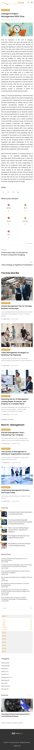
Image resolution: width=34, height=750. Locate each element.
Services (3, 689)
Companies (4, 666)
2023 (4, 639)
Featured (3, 668)
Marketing (4, 680)
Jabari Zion (6, 319)
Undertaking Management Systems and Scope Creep (15, 491)
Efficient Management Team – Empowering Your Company (13, 433)
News (2, 683)
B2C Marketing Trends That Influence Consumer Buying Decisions (19, 544)
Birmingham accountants (6, 722)
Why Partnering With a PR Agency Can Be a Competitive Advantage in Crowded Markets (14, 598)
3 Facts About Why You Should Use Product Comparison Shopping (14, 253)
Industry (3, 671)
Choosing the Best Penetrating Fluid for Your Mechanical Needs (20, 513)
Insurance (4, 674)
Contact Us (17, 746)
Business (3, 663)
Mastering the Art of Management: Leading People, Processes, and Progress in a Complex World (15, 401)
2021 (4, 645)
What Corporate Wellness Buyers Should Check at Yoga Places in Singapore (18, 529)
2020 (4, 648)
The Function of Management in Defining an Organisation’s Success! (15, 453)
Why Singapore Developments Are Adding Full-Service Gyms (18, 537)
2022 (4, 642)
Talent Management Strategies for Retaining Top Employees (15, 354)
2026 (4, 616)
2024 (4, 636)
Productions (4, 686)
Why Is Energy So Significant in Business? (17, 265)
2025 (4, 633)
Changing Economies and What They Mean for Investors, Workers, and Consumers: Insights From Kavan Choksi (15, 591)
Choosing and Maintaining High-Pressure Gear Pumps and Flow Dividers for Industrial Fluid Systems (20, 522)
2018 (4, 651)
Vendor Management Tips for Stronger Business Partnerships (16, 307)
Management (5, 10)
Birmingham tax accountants (17, 722)
